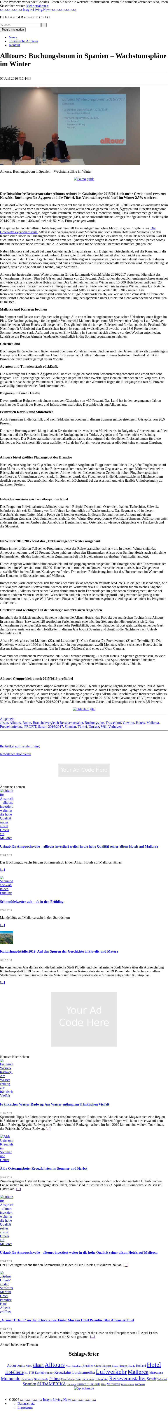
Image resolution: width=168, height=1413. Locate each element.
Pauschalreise (68, 1379)
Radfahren (88, 1379)
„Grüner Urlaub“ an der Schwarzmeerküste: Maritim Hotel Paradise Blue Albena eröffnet (67, 1320)
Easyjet (106, 1365)
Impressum (25, 1407)
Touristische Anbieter (23, 41)
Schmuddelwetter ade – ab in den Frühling (31, 901)
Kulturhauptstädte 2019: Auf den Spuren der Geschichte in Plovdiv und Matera (59, 951)
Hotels (140, 723)
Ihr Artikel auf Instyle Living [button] (20, 746)
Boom (27, 723)
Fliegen (123, 1365)
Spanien (70, 726)
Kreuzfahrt (62, 1372)
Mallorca (153, 723)
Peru (78, 1379)
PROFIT (30, 726)
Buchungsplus (94, 723)
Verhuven (113, 1384)
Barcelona (77, 1366)
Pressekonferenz (11, 726)
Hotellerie (14, 1372)
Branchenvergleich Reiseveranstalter (58, 723)
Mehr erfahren (36, 6)
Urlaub (94, 1384)
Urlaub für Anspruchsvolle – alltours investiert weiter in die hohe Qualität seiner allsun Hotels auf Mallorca (79, 846)
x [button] (48, 6)
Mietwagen (156, 1372)
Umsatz (94, 726)
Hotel (154, 1364)
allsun (4, 723)
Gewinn (128, 723)
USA (103, 1384)
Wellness (140, 1384)
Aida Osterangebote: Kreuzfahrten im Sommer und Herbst (43, 1168)
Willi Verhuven (111, 726)
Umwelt (83, 1384)
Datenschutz (26, 1403)
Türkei (82, 726)
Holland (141, 1365)
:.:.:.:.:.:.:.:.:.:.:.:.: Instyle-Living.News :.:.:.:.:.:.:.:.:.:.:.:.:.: (38, 10)
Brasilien (87, 1365)
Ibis (26, 1373)
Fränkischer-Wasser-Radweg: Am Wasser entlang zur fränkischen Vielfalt (54, 1104)
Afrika (21, 1365)
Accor (11, 1365)
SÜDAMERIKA (51, 1383)
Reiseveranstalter (127, 1378)
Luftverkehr (111, 1371)
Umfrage (71, 1384)
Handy (131, 1366)
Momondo (11, 1378)
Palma (54, 1378)
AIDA (29, 1366)
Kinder (49, 1372)
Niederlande (41, 1379)
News (13, 37)
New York (27, 1379)
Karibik (39, 1372)
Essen (115, 1366)
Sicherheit (162, 1379)
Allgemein (7, 719)
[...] (2, 870)
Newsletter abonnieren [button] (15, 754)
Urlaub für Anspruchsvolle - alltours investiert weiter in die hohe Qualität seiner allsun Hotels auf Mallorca (79, 1252)
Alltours (15, 723)
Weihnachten (127, 1384)
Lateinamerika (83, 1372)
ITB (31, 1372)
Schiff (151, 1379)
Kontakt (14, 45)
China (98, 1365)
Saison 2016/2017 (50, 726)
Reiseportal (101, 1379)
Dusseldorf (113, 723)
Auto (68, 1366)
